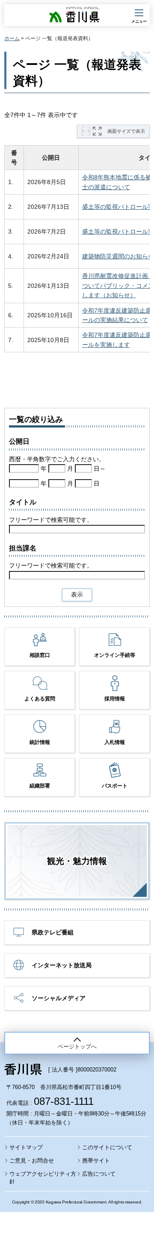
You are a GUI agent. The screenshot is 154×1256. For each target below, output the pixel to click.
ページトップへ (77, 1046)
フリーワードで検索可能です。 (51, 519)
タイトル (22, 502)
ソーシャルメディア (59, 998)
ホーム (12, 38)
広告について (99, 1174)
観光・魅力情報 (77, 861)
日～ (100, 468)
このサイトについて (107, 1147)
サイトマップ (26, 1147)
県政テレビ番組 (53, 932)
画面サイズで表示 (126, 131)
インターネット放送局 (62, 965)
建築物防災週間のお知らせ (118, 256)
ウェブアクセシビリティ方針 (42, 1178)
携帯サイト (96, 1160)
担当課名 (22, 548)
